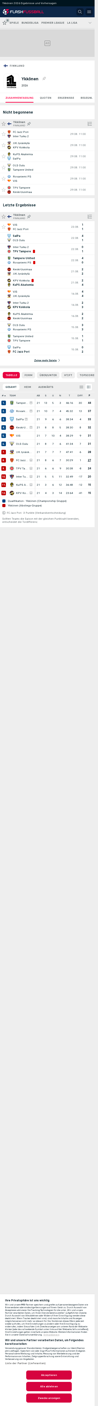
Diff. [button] (80, 395)
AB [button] (38, 395)
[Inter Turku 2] (12, 476)
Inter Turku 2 (22, 476)
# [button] (3, 395)
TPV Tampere (22, 468)
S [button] (45, 395)
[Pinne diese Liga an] (44, 78)
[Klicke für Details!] (47, 134)
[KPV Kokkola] (12, 493)
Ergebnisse (66, 97)
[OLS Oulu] (12, 444)
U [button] (53, 395)
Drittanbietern (51, 1334)
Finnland (17, 65)
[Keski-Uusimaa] (12, 427)
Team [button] (13, 395)
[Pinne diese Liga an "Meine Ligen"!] (29, 123)
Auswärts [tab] (45, 387)
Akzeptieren (49, 1375)
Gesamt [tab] (11, 387)
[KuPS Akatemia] (12, 485)
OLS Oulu (22, 444)
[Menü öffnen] (89, 11)
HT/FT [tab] (68, 375)
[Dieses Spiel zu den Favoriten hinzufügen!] (3, 134)
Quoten (45, 97)
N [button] (60, 395)
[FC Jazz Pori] (12, 460)
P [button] (89, 395)
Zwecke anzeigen (49, 1398)
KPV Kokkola (22, 493)
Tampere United (22, 403)
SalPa (20, 419)
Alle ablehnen (49, 1386)
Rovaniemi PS (22, 411)
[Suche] (80, 11)
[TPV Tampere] (12, 468)
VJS (18, 435)
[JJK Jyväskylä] (12, 452)
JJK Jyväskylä (24, 452)
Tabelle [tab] (11, 375)
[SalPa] (12, 419)
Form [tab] (28, 375)
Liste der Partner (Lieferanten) (25, 1363)
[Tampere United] (12, 403)
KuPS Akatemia (22, 485)
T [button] (69, 395)
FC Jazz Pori (22, 460)
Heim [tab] (27, 387)
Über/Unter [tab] (48, 375)
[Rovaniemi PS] (12, 411)
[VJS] (12, 435)
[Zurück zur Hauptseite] (23, 12)
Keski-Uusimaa (22, 427)
